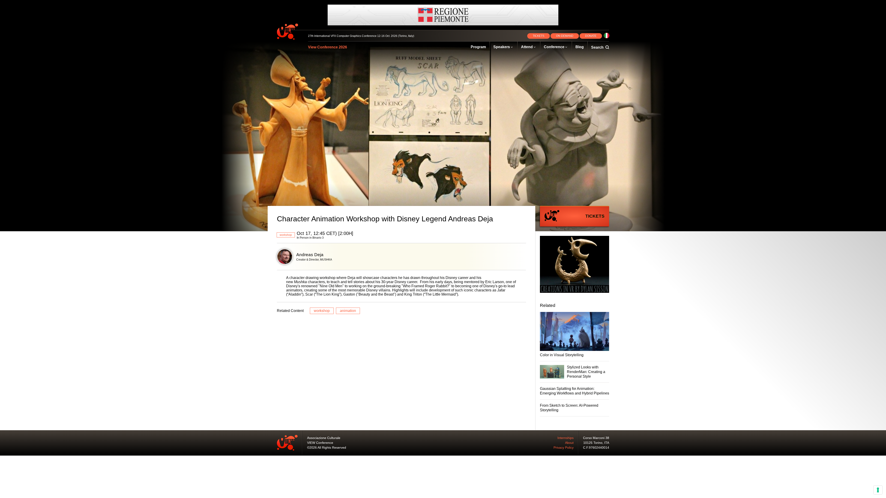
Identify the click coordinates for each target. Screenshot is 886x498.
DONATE (590, 36)
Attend (527, 47)
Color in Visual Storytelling (562, 355)
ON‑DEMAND (564, 36)
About (569, 443)
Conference (554, 47)
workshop (286, 235)
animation (348, 311)
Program (478, 47)
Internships (565, 438)
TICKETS (538, 36)
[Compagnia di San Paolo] (443, 15)
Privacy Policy (564, 447)
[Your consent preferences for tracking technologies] (878, 490)
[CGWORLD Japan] (574, 265)
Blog (579, 47)
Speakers (501, 47)
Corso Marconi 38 (596, 438)
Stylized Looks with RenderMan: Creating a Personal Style (586, 371)
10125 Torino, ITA (596, 443)
